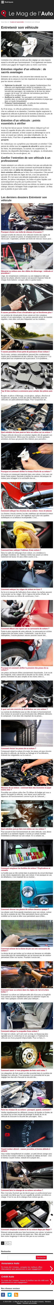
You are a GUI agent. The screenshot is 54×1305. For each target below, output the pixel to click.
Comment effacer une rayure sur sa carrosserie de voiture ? (25, 629)
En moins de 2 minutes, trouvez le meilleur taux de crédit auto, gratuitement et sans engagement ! (25, 1281)
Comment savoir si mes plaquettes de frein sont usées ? (24, 1070)
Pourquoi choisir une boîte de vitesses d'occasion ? (22, 232)
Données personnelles (30, 1303)
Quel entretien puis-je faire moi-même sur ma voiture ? (23, 829)
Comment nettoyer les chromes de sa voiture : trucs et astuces (26, 511)
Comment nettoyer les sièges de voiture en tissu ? (21, 589)
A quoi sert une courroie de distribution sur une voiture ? (24, 709)
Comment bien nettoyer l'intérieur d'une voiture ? (21, 550)
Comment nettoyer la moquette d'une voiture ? (20, 1031)
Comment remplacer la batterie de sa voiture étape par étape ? (26, 1230)
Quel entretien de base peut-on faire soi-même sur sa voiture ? (26, 432)
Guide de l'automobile (17, 22)
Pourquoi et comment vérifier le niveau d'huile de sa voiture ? (26, 472)
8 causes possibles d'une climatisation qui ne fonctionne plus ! (26, 312)
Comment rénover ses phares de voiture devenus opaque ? (25, 909)
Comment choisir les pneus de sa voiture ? (18, 748)
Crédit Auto (7, 1276)
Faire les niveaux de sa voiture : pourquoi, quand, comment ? (26, 1110)
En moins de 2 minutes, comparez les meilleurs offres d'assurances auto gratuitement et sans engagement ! (21, 1268)
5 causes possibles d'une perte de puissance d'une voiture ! (25, 352)
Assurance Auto (10, 1263)
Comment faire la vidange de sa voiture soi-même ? (22, 1190)
